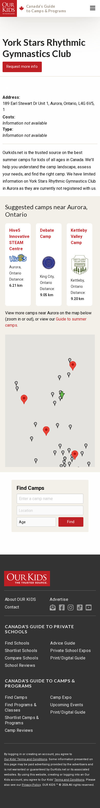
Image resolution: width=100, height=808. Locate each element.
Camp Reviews (19, 730)
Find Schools (17, 643)
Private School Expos (70, 650)
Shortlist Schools (21, 650)
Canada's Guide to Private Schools (39, 629)
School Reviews (20, 665)
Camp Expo (61, 697)
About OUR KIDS (20, 599)
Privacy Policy (31, 785)
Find (71, 522)
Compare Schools (21, 658)
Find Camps (16, 697)
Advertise (59, 599)
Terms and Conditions (69, 779)
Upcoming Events (66, 704)
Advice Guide (62, 643)
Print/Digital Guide (67, 658)
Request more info (22, 66)
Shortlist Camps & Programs (22, 720)
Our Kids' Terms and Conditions (25, 759)
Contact (12, 607)
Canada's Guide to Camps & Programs (40, 683)
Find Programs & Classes (20, 707)
